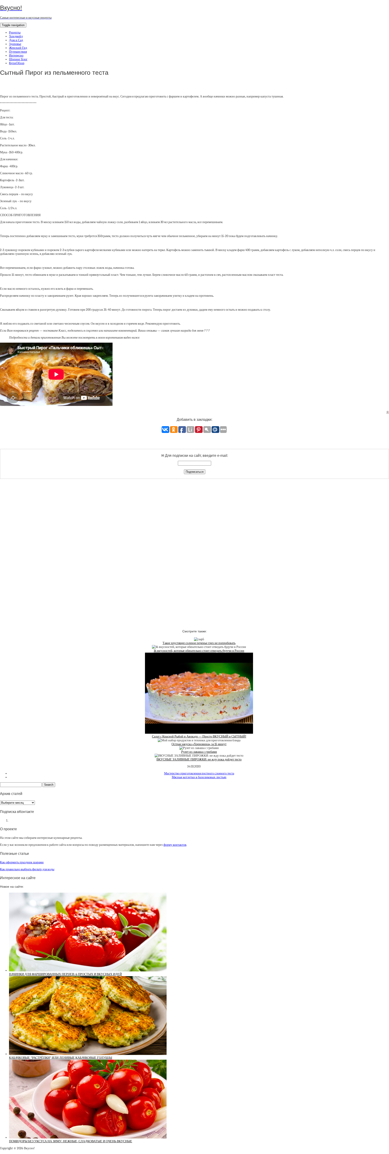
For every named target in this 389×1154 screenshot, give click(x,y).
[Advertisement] (194, 550)
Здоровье (15, 44)
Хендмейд (16, 36)
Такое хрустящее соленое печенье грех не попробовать (199, 643)
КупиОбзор (16, 63)
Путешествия (18, 52)
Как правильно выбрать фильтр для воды (27, 869)
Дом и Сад (16, 40)
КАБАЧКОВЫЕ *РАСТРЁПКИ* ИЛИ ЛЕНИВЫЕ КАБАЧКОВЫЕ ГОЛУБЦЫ (60, 1058)
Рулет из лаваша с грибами (199, 752)
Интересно (16, 55)
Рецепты (14, 32)
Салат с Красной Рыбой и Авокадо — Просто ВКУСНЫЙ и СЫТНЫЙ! (199, 736)
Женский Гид (18, 48)
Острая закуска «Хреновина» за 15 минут (199, 744)
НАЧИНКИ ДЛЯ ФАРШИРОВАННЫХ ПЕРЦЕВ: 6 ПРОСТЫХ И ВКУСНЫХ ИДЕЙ (65, 974)
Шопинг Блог (18, 59)
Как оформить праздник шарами (22, 862)
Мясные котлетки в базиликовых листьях (199, 777)
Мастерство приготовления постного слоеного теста (199, 773)
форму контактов (174, 845)
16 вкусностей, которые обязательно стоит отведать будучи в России (199, 651)
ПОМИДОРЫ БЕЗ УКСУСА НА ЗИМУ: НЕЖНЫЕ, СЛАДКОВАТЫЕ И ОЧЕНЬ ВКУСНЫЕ (70, 1141)
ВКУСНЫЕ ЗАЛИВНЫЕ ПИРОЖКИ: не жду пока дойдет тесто (199, 759)
